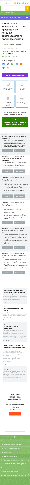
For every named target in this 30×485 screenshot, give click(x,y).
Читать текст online (22, 88)
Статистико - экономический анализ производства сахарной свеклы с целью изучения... (14, 255)
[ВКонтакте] (3, 64)
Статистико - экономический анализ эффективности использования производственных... (13, 158)
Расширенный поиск (7, 12)
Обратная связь (6, 441)
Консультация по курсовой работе (12, 460)
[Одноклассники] (21, 64)
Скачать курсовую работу (8, 88)
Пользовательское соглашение (11, 445)
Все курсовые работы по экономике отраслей (15, 75)
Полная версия (6, 452)
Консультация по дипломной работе (13, 464)
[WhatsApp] (12, 64)
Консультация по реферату (10, 471)
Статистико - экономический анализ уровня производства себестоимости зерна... (13, 230)
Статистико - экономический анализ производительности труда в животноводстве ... (13, 203)
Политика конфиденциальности (12, 448)
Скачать (10, 53)
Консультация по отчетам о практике (13, 475)
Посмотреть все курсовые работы (22, 103)
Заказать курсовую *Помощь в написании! (8, 105)
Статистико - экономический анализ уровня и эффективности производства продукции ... (14, 136)
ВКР (2, 467)
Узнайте (15, 414)
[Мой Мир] (3, 68)
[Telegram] (17, 64)
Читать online (19, 151)
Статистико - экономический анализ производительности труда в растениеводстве (13, 178)
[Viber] (8, 64)
